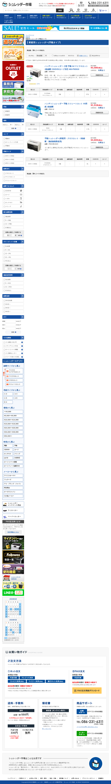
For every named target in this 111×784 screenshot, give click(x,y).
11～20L (8, 253)
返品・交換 (53, 778)
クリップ (17, 454)
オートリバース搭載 (10, 462)
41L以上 (8, 260)
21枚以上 (8, 227)
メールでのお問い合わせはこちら (87, 726)
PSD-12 (51, 109)
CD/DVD (6, 449)
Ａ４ (16, 394)
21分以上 (8, 290)
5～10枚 (8, 220)
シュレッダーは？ (90, 16)
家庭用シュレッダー (21, 16)
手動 (15, 445)
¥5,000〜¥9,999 (10, 416)
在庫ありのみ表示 (59, 55)
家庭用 (7, 115)
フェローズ (7, 479)
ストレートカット (11, 180)
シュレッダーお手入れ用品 (8, 21)
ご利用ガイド (22, 778)
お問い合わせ (75, 778)
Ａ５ (5, 398)
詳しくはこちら (46, 728)
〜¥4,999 (7, 411)
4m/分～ (8, 311)
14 (38, 83)
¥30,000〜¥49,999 (11, 432)
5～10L (7, 250)
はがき (6, 458)
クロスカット (9, 173)
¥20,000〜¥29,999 (11, 428)
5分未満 (8, 279)
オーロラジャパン (9, 492)
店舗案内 (100, 778)
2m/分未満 (8, 300)
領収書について (63, 778)
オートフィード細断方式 (12, 466)
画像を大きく (83, 55)
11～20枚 (8, 224)
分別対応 (17, 458)
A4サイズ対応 (9, 156)
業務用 (7, 111)
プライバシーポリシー (88, 778)
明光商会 (7, 488)
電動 (5, 445)
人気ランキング (76, 16)
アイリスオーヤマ (9, 475)
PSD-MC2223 (53, 144)
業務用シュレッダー (8, 16)
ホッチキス (7, 454)
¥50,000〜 (8, 436)
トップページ (30, 35)
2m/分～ (8, 304)
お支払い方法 (33, 778)
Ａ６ (16, 398)
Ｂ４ (5, 402)
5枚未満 (8, 216)
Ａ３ (5, 394)
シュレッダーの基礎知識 (15, 577)
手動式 (7, 145)
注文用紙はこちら (13, 532)
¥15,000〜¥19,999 (11, 424)
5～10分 (8, 283)
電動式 (7, 138)
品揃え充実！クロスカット (34, 16)
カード (16, 449)
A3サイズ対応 (9, 159)
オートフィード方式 (11, 142)
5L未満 (7, 246)
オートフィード (47, 16)
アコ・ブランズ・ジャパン (12, 483)
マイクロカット (61, 16)
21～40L (8, 257)
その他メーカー (9, 496)
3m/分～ (8, 307)
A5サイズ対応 (9, 163)
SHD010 (52, 71)
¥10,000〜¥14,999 (11, 420)
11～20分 (8, 287)
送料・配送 (43, 778)
